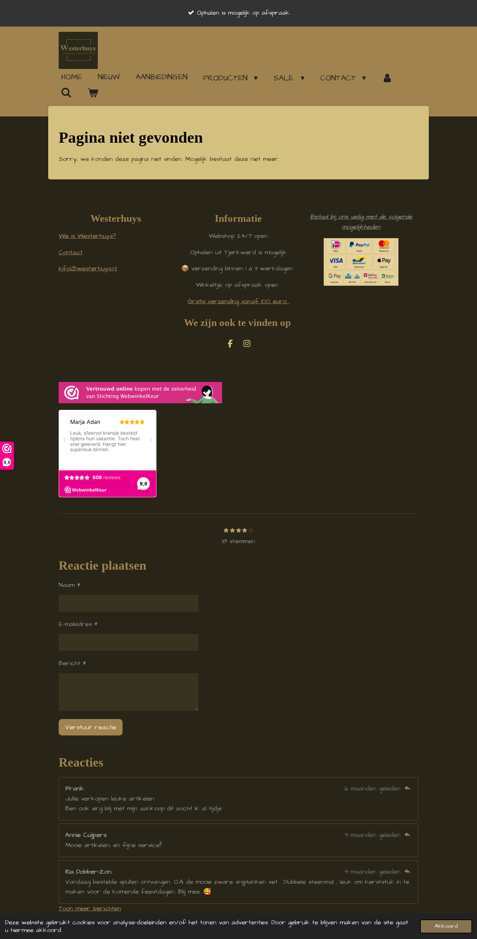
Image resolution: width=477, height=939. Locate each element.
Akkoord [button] (446, 926)
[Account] (387, 78)
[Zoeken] (66, 92)
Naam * (69, 585)
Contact (71, 252)
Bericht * (72, 663)
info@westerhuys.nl (88, 268)
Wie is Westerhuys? (87, 236)
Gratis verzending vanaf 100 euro (238, 301)
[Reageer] (407, 788)
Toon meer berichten (90, 908)
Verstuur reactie (90, 727)
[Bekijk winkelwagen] (93, 93)
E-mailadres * (78, 624)
